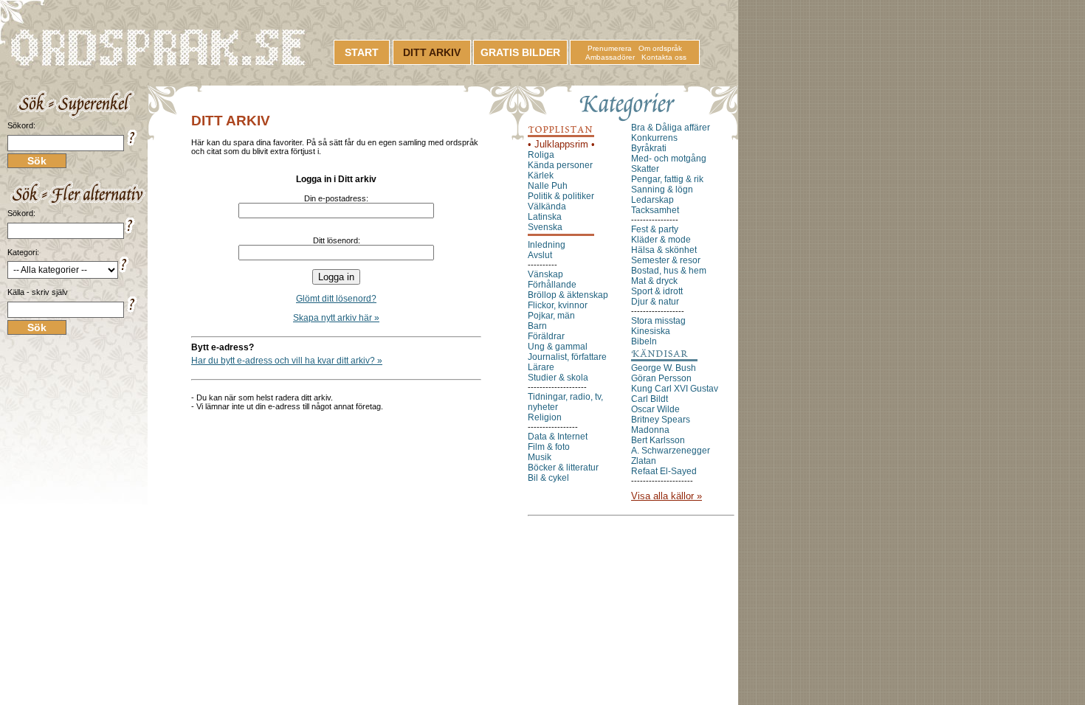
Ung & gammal (558, 346)
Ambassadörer (610, 57)
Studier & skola (558, 377)
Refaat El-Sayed (664, 471)
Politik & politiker (561, 196)
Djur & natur (655, 301)
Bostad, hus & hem (668, 270)
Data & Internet (558, 436)
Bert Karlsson (658, 440)
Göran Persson (661, 378)
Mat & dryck (654, 281)
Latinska (545, 217)
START (362, 52)
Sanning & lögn (662, 189)
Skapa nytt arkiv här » (336, 318)
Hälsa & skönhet (664, 250)
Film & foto (549, 447)
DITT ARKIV (432, 52)
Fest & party (654, 229)
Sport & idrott (657, 291)
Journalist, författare (567, 357)
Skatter (645, 169)
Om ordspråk (660, 48)
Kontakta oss (663, 57)
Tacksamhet (655, 210)
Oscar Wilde (655, 409)
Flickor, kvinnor (558, 305)
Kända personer (560, 165)
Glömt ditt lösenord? (336, 299)
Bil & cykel (548, 478)
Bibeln (644, 341)
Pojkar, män (551, 315)
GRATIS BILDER (520, 52)
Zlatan (643, 461)
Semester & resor (665, 260)
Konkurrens (654, 138)
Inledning (546, 245)
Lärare (541, 367)
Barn (537, 326)
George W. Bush (663, 368)
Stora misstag (658, 321)
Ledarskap (652, 200)
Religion (545, 417)
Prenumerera (610, 48)
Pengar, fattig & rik (667, 179)
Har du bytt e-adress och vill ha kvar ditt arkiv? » (286, 360)
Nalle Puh (548, 186)
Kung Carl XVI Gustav (674, 388)
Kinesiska (650, 331)
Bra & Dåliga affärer (670, 127)
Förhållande (552, 284)
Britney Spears (660, 419)
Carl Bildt (649, 399)
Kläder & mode (661, 240)
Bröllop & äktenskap (568, 295)
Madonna (650, 430)
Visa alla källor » (666, 495)
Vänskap (545, 274)
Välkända (547, 206)
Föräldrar (546, 336)
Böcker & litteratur (563, 467)
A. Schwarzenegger (670, 450)
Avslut (540, 255)
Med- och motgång (668, 158)
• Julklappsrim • (561, 144)
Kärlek (541, 175)
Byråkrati (648, 148)
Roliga (541, 155)
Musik (539, 457)
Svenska (545, 227)
